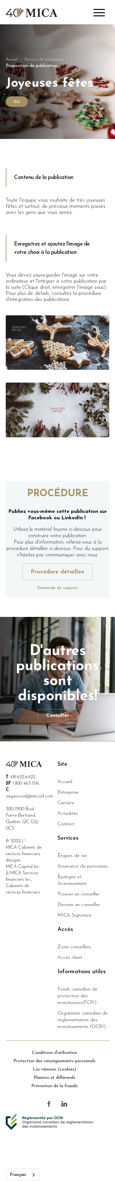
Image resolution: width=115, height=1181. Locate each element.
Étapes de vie (72, 855)
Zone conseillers (74, 947)
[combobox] (22, 1175)
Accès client (69, 957)
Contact (65, 824)
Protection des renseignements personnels (54, 1061)
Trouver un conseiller (78, 894)
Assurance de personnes (82, 866)
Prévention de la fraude (54, 1086)
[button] (101, 13)
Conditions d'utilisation (54, 1052)
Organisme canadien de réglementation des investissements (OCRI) (82, 1020)
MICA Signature (74, 915)
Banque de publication (44, 59)
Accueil (12, 59)
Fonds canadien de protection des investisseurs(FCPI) (77, 996)
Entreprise (68, 792)
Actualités (67, 813)
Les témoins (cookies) (54, 1069)
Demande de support (57, 588)
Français (18, 1175)
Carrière (65, 803)
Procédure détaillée (57, 572)
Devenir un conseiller (78, 904)
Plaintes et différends (54, 1077)
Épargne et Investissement (72, 880)
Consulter (57, 715)
